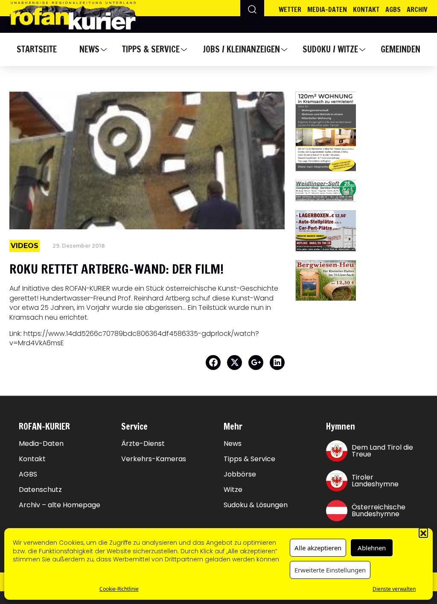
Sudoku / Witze (330, 49)
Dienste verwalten (394, 588)
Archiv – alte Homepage (59, 505)
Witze (233, 489)
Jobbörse (240, 474)
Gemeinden (400, 49)
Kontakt (366, 9)
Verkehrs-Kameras (153, 459)
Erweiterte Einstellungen (330, 570)
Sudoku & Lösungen (256, 505)
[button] (423, 532)
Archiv (417, 9)
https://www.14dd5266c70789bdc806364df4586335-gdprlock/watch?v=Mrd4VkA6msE (134, 338)
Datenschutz (40, 489)
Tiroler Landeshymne (375, 480)
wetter (290, 9)
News (89, 49)
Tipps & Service (151, 49)
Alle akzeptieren (317, 547)
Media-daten (327, 9)
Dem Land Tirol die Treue (382, 450)
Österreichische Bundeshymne (378, 510)
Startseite (37, 49)
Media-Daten (41, 443)
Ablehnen (372, 547)
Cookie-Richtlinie (119, 588)
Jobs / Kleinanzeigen (241, 49)
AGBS (393, 9)
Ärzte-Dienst (143, 443)
